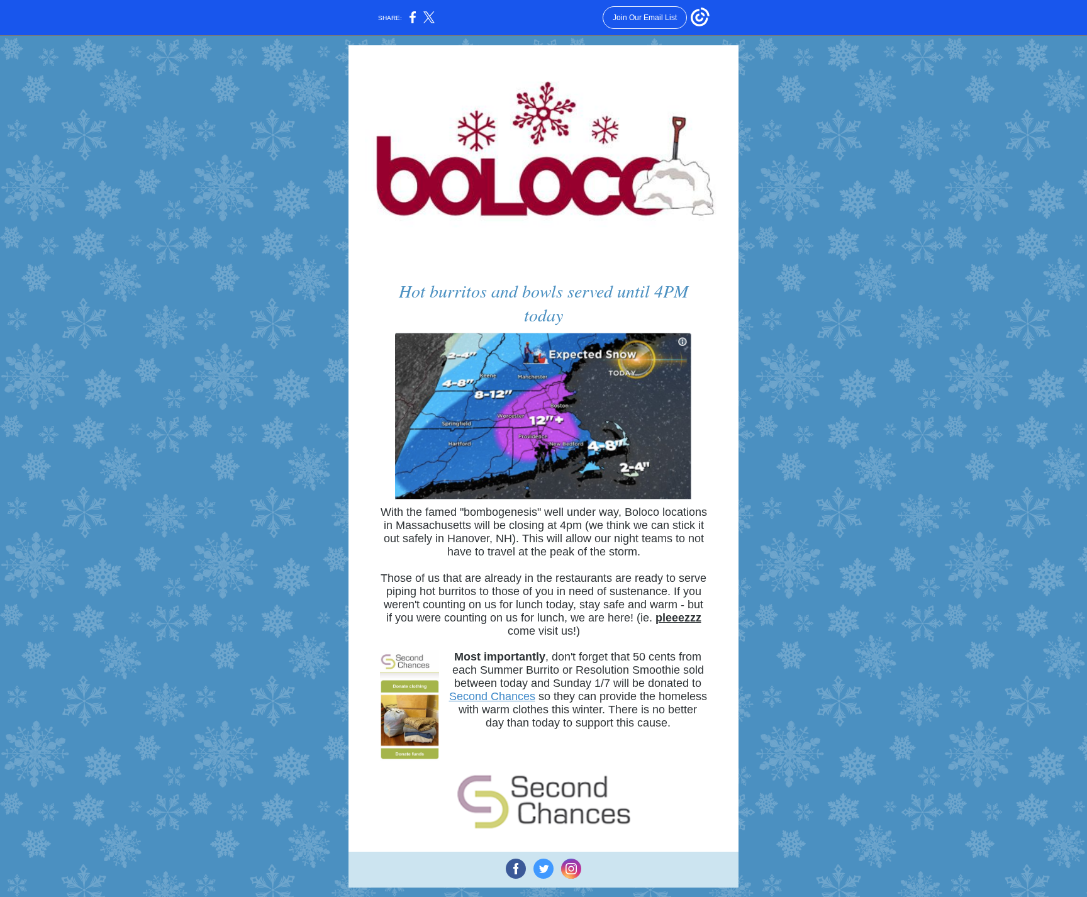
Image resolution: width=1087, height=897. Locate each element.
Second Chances (492, 696)
